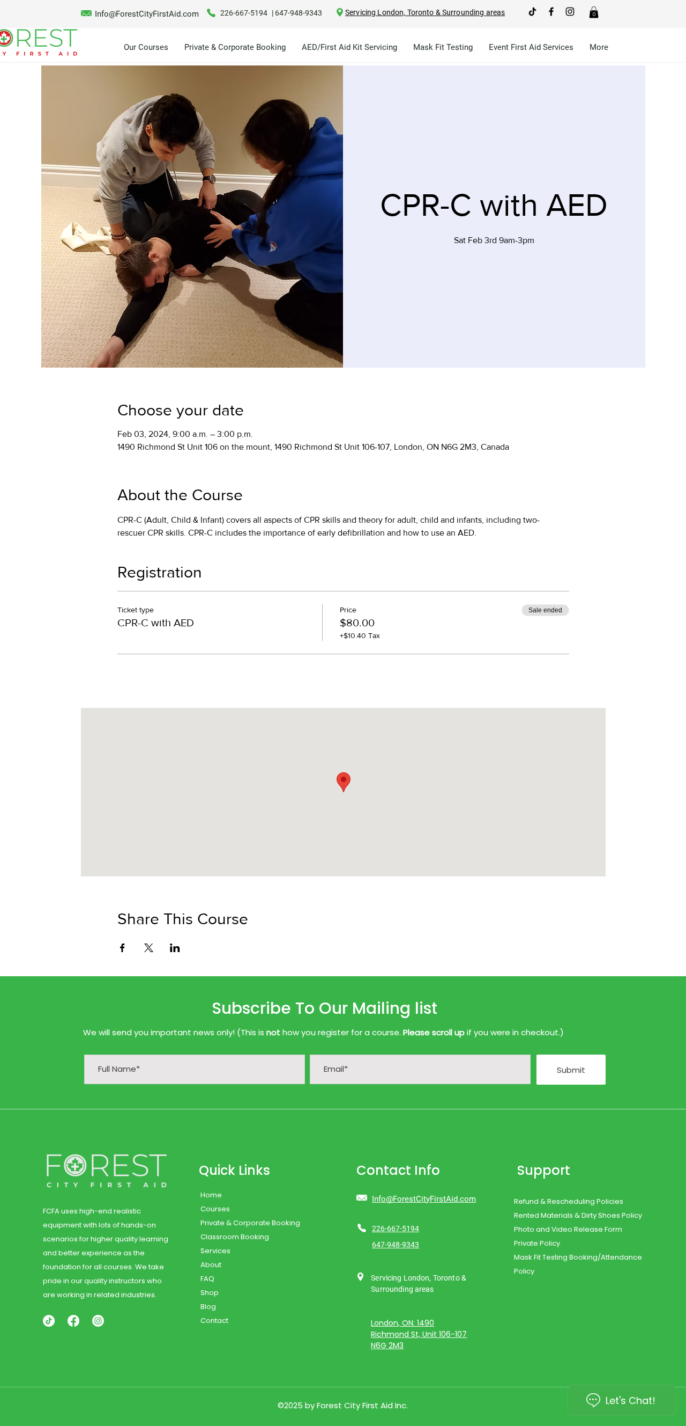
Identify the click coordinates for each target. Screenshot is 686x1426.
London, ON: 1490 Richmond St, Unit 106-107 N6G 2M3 (419, 1334)
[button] (594, 12)
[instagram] (570, 11)
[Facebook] (73, 1321)
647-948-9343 (298, 13)
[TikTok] (532, 11)
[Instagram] (98, 1321)
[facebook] (551, 11)
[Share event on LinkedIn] (175, 948)
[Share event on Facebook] (122, 948)
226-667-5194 (243, 13)
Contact (214, 1320)
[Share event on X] (149, 948)
